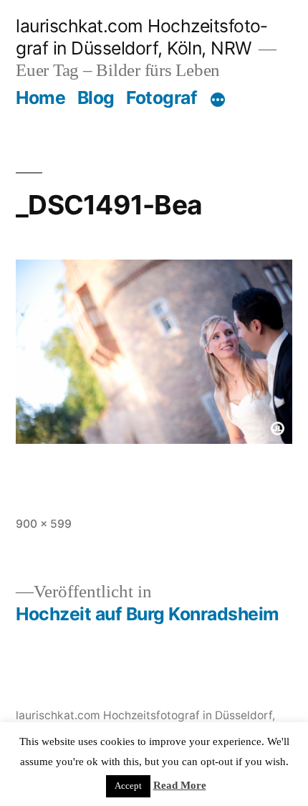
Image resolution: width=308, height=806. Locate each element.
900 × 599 (44, 524)
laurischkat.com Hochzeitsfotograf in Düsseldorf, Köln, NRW (141, 37)
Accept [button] (128, 786)
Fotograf (161, 97)
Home (40, 97)
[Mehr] (217, 100)
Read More (179, 785)
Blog (96, 97)
